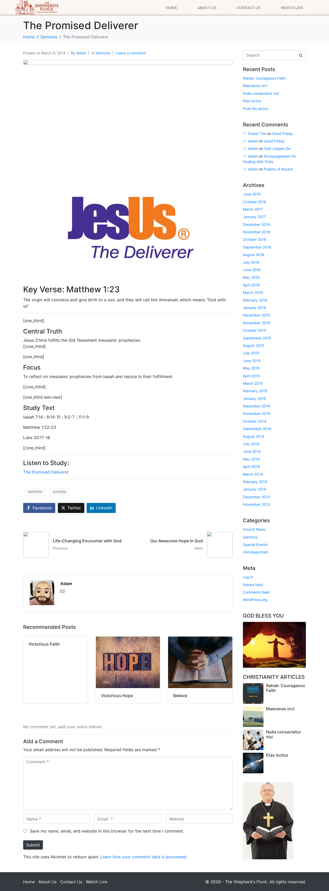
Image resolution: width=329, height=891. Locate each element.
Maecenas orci (255, 85)
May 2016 (251, 277)
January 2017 (254, 217)
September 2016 (257, 247)
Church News (254, 529)
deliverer (35, 491)
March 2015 (253, 383)
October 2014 (254, 421)
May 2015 (251, 368)
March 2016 (253, 292)
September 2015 (257, 338)
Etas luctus (252, 101)
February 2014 (255, 481)
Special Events (255, 544)
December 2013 (256, 497)
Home (171, 7)
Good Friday (282, 133)
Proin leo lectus (255, 108)
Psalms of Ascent (278, 169)
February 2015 (255, 391)
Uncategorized (255, 552)
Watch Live (292, 7)
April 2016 (251, 285)
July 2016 (251, 262)
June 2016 (252, 270)
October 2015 (254, 330)
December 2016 (256, 224)
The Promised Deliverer (46, 472)
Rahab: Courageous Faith (264, 78)
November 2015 (256, 323)
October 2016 (254, 239)
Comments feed (256, 592)
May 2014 (251, 459)
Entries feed (253, 584)
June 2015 (252, 360)
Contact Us (248, 7)
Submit (33, 844)
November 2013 (256, 504)
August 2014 (253, 436)
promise (59, 491)
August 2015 (253, 345)
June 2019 (252, 194)
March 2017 (253, 209)
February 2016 (255, 300)
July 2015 (251, 353)
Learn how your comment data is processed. (143, 856)
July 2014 (251, 444)
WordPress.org (255, 599)
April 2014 (251, 466)
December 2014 (256, 406)
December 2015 (256, 315)
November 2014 (256, 413)
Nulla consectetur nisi (261, 93)
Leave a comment (131, 53)
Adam (81, 53)
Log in (248, 577)
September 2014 (257, 428)
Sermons (103, 53)
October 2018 (254, 202)
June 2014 (252, 451)
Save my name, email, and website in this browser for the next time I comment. (107, 831)
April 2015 (251, 376)
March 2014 (253, 474)
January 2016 (254, 307)
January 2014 (254, 489)
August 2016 (253, 254)
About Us (207, 7)
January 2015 (254, 398)
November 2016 (256, 232)
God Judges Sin (277, 148)
